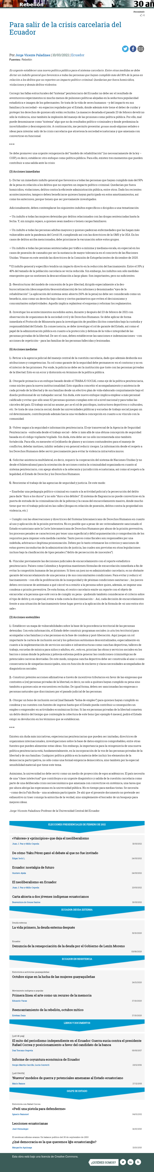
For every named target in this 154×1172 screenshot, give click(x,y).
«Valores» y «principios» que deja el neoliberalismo (50, 838)
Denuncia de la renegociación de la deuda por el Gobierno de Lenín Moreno (68, 946)
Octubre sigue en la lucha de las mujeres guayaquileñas (53, 976)
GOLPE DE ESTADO (77, 1090)
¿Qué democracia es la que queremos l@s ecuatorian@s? (54, 1142)
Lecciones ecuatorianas (30, 1123)
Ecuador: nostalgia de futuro (33, 867)
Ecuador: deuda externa (77, 909)
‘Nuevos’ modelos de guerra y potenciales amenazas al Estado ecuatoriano (67, 1078)
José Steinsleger (20, 1128)
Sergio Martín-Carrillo (23, 1064)
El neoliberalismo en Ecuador (34, 882)
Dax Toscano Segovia (22, 1050)
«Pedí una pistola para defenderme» (39, 1109)
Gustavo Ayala (19, 873)
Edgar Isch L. (18, 858)
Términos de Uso (89, 1156)
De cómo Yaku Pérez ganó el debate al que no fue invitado (55, 853)
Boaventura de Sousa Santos (26, 902)
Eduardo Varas (19, 1000)
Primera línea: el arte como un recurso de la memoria (51, 995)
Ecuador (77, 55)
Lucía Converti (42, 1064)
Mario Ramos (18, 1083)
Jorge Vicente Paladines (32, 55)
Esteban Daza (19, 1015)
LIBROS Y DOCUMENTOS (77, 1022)
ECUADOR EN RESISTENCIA (77, 958)
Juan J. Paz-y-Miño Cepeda (25, 843)
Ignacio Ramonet (20, 1114)
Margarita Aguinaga (22, 1147)
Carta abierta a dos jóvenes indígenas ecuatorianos (50, 896)
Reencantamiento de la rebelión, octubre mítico (48, 1010)
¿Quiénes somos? (103, 1162)
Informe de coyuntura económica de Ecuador (46, 1059)
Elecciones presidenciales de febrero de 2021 (77, 824)
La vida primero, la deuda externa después (43, 927)
